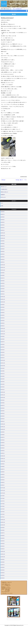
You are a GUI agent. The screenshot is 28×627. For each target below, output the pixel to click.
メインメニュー (14, 10)
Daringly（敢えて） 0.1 (21, 179)
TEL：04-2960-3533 (17, 8)
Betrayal (3, 179)
